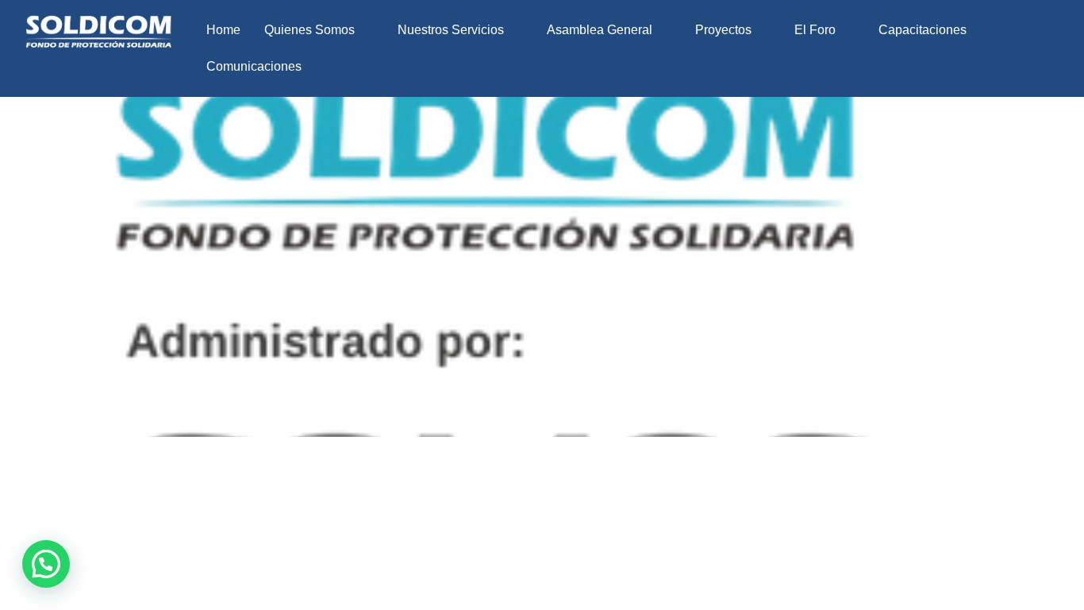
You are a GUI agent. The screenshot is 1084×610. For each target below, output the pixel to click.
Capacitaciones (922, 30)
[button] (319, 30)
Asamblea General (599, 30)
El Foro (815, 30)
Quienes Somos (309, 30)
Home (223, 30)
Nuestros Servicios (451, 30)
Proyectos (723, 30)
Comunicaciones (254, 66)
